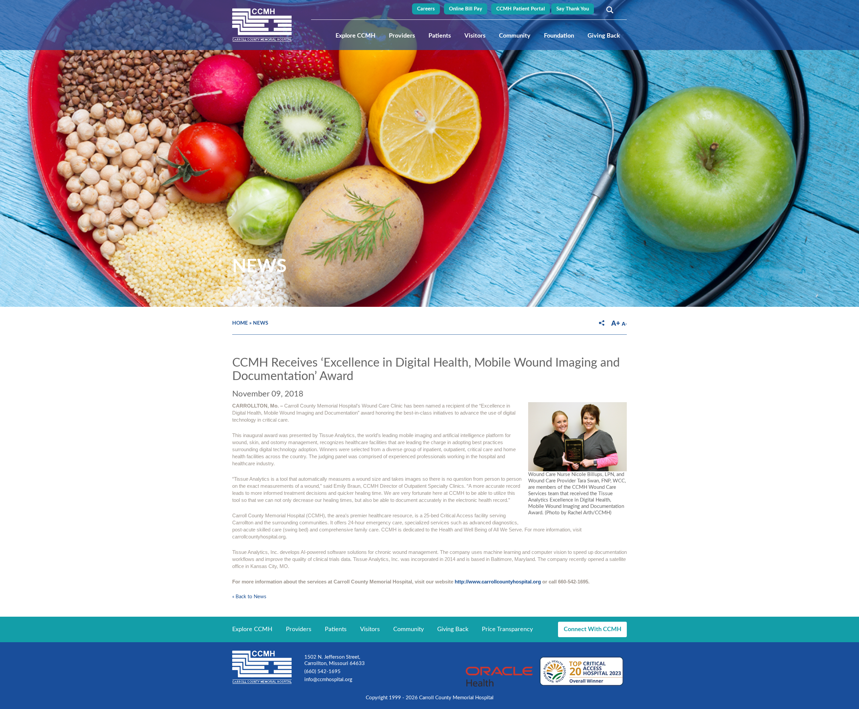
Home (240, 323)
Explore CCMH (355, 36)
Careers (426, 8)
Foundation (559, 36)
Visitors (475, 36)
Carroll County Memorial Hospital (262, 25)
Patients (439, 36)
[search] (608, 9)
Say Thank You (572, 8)
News (260, 323)
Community (514, 36)
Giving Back (604, 36)
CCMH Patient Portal (520, 8)
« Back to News (249, 596)
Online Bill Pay (465, 8)
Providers (402, 36)
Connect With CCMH (592, 629)
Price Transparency (507, 629)
